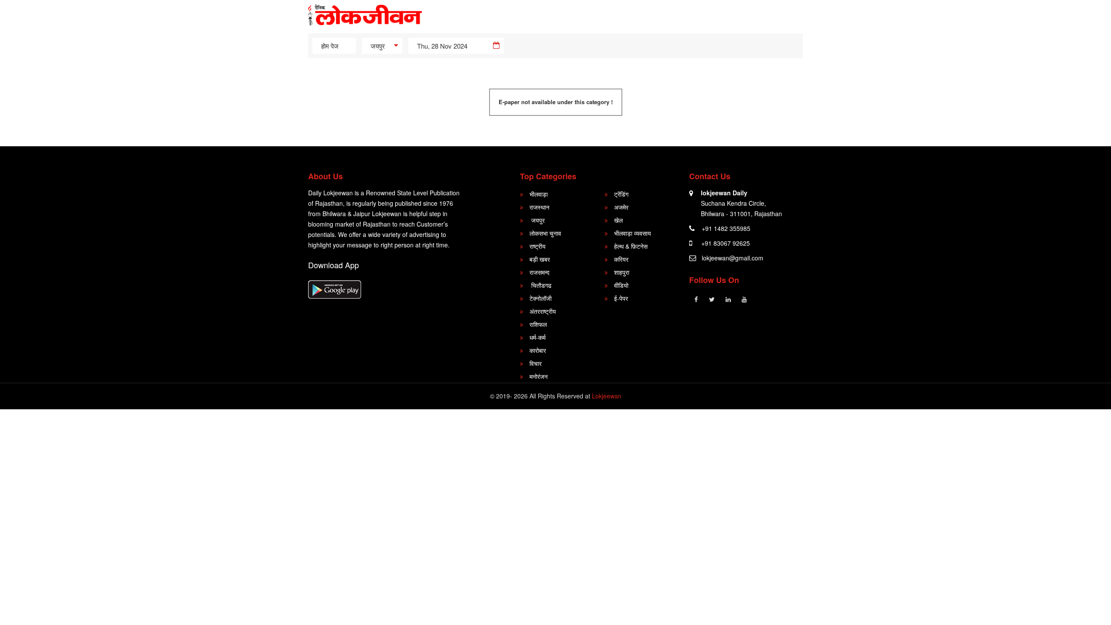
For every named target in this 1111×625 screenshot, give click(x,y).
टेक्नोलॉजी (540, 298)
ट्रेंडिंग (621, 194)
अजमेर (621, 207)
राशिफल (538, 324)
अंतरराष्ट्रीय (542, 311)
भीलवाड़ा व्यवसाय (632, 233)
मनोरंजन (538, 376)
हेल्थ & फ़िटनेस (631, 246)
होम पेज (330, 45)
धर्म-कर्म (537, 337)
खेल (618, 220)
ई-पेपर (621, 298)
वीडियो (621, 285)
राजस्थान (539, 207)
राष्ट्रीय (537, 246)
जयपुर (537, 220)
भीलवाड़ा (538, 194)
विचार (535, 363)
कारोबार (537, 350)
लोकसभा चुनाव (545, 233)
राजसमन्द (539, 272)
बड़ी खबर (539, 259)
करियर (621, 259)
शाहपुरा (621, 272)
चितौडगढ (540, 285)
